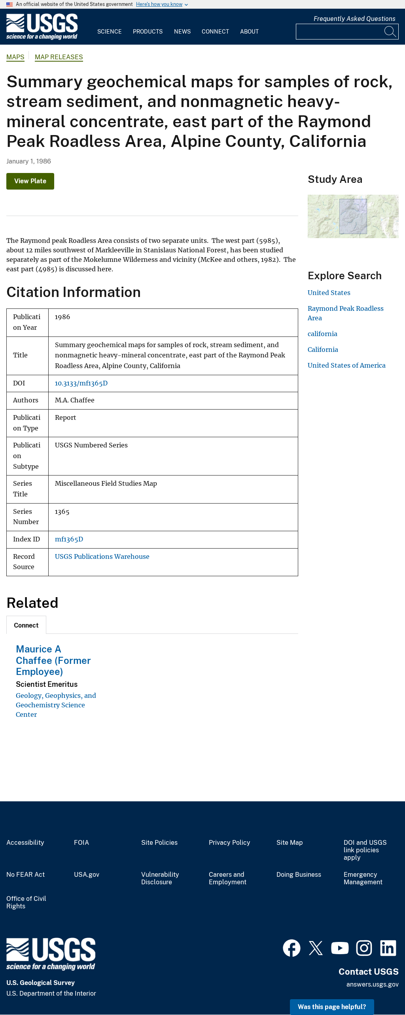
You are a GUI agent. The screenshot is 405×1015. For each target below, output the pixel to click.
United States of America (347, 365)
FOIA (81, 842)
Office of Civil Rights (26, 902)
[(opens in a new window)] (291, 947)
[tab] (26, 625)
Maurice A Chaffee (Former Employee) (53, 660)
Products (148, 31)
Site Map (289, 842)
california (322, 334)
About (249, 31)
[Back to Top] (376, 986)
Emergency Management (363, 878)
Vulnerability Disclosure (160, 878)
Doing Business (298, 874)
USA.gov (86, 874)
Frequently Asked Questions (355, 19)
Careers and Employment (227, 878)
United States (329, 293)
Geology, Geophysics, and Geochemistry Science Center (56, 705)
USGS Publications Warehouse (102, 556)
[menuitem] (109, 26)
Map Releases (59, 57)
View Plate (30, 181)
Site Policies (159, 842)
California (323, 349)
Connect (215, 31)
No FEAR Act (25, 874)
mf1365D (69, 539)
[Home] (42, 38)
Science (109, 31)
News (182, 31)
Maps (15, 57)
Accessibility (25, 842)
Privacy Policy (229, 842)
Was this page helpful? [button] (332, 1007)
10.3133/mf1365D (81, 383)
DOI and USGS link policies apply (365, 850)
